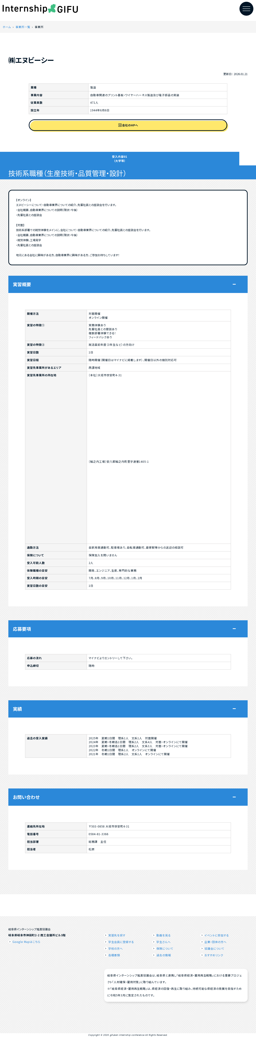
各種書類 (114, 955)
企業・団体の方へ (215, 942)
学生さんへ (163, 942)
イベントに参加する (216, 935)
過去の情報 (163, 955)
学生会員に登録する (121, 942)
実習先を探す (117, 935)
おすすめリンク (213, 955)
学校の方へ (115, 948)
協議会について (214, 948)
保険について (164, 948)
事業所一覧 (22, 27)
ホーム (7, 27)
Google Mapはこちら (26, 942)
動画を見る (163, 935)
